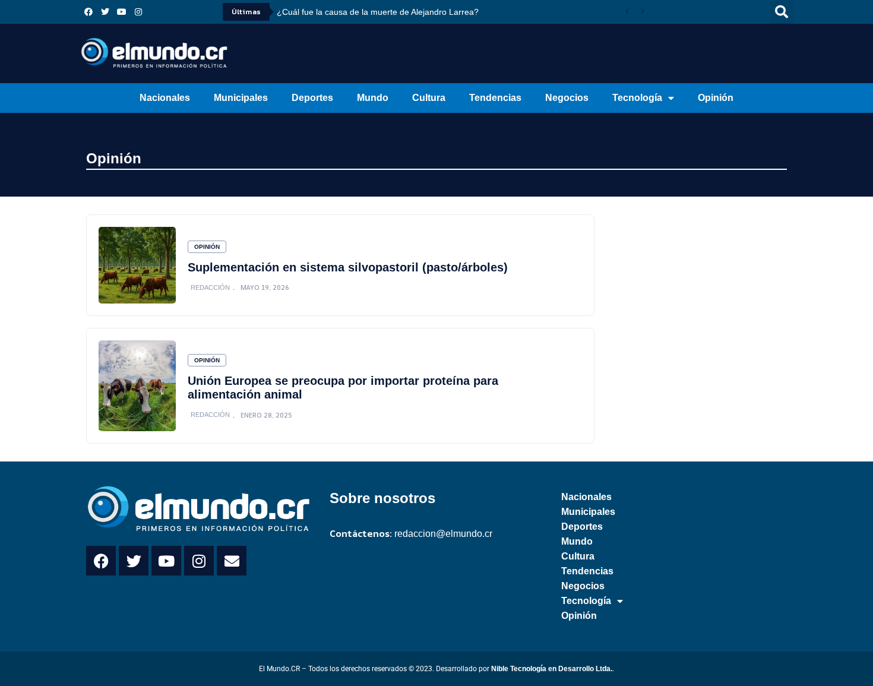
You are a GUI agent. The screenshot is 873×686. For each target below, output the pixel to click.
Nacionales (165, 98)
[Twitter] (105, 12)
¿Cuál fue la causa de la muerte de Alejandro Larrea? (378, 12)
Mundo (372, 98)
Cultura (428, 98)
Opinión (715, 98)
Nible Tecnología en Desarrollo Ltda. (551, 669)
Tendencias (495, 98)
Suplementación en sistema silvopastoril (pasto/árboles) (348, 267)
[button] (781, 12)
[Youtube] (121, 12)
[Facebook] (88, 12)
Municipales (241, 98)
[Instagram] (138, 12)
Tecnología (637, 98)
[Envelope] (231, 561)
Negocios (567, 98)
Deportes (312, 98)
